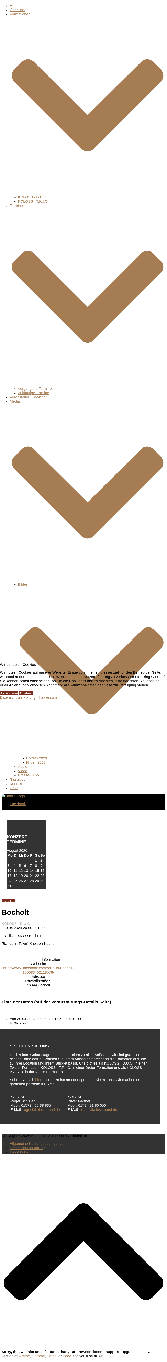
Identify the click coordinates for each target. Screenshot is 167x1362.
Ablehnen (26, 693)
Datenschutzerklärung (18, 697)
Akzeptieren (9, 693)
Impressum (48, 697)
